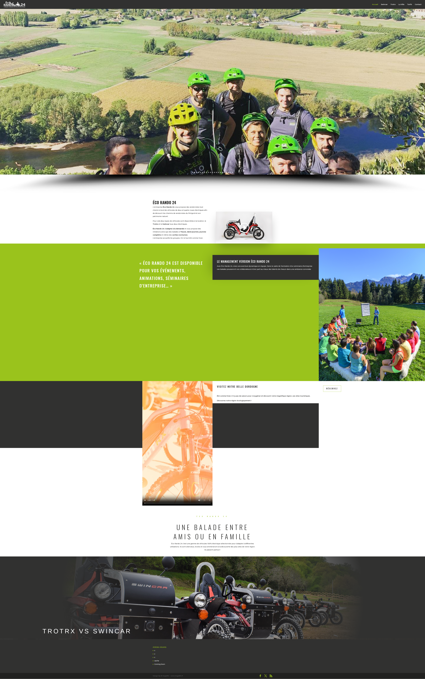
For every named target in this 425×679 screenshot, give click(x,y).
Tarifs (409, 4)
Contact (418, 4)
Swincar (384, 4)
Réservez (332, 388)
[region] (212, 101)
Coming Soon (159, 664)
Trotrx (393, 4)
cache (156, 661)
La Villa (401, 4)
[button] (3, 91)
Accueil (375, 4)
